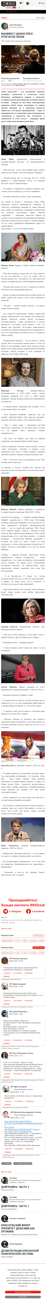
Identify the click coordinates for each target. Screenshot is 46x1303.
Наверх (6, 1163)
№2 (10, 984)
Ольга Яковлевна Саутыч (8, 85)
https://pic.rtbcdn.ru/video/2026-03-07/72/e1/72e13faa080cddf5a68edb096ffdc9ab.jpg (23, 1123)
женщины (5, 922)
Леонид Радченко (6, 84)
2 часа (24, 941)
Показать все (7, 941)
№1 (10, 958)
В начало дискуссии (22, 1163)
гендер (12, 922)
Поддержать (17, 973)
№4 (10, 1053)
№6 (12, 1112)
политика (19, 920)
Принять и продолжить (23, 1292)
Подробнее (23, 1297)
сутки (41, 941)
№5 (12, 1087)
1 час (18, 941)
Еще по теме (7, 928)
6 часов (33, 941)
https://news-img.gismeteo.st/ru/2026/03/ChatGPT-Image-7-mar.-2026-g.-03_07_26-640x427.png (22, 1129)
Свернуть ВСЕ (38, 936)
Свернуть (6, 973)
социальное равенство (33, 920)
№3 (10, 1011)
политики (5, 920)
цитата (12, 920)
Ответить (6, 976)
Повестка (13, 12)
